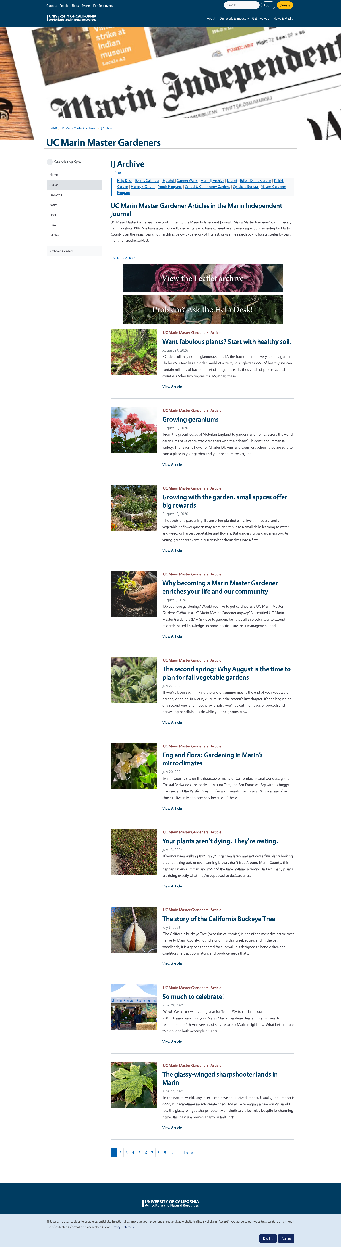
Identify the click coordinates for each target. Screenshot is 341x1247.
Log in (268, 5)
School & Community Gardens (207, 186)
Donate (285, 5)
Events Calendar (147, 180)
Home (53, 174)
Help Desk (124, 180)
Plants (53, 215)
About (211, 18)
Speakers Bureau (246, 186)
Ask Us (53, 185)
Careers (51, 5)
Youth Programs (170, 186)
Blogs (75, 5)
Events (86, 5)
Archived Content (61, 251)
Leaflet (232, 180)
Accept (286, 1238)
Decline (268, 1238)
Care (52, 225)
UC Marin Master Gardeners (78, 128)
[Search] (257, 5)
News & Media (283, 18)
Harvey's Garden (143, 186)
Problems (55, 195)
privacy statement (123, 1227)
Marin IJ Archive (212, 180)
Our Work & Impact (233, 18)
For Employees (103, 5)
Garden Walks (187, 180)
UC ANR (52, 128)
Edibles (54, 235)
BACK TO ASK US (123, 258)
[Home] (71, 18)
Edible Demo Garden (255, 180)
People (64, 5)
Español (168, 180)
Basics (53, 205)
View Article (172, 386)
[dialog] (170, 1230)
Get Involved (260, 18)
